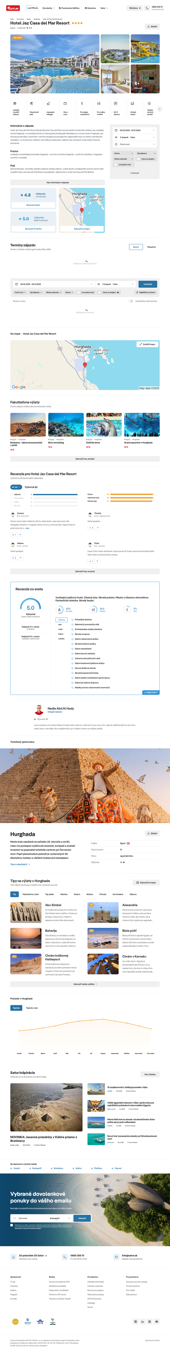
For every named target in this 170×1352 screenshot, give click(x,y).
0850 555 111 (77, 1255)
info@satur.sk (129, 1255)
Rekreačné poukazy (95, 1294)
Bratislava (58, 1168)
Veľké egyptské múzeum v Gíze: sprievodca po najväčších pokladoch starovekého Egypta (130, 1104)
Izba (60, 624)
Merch (90, 1307)
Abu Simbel (53, 905)
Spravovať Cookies (152, 1340)
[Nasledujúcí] (159, 109)
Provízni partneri (133, 1286)
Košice (78, 1168)
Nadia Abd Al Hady (61, 708)
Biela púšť (129, 930)
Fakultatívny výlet (31, 894)
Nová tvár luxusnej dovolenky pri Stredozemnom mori (132, 1137)
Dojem (60, 634)
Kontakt (13, 1298)
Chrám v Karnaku (134, 956)
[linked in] (142, 1321)
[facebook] (136, 1321)
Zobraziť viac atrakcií (85, 459)
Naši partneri (131, 1294)
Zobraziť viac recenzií (85, 571)
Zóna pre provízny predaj (136, 1282)
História (63, 894)
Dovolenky (47, 8)
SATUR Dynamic (94, 1298)
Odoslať (82, 1218)
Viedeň (16, 1168)
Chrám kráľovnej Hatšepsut (56, 957)
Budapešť (36, 1168)
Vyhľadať (135, 173)
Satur (103, 8)
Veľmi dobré (19, 498)
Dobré (16, 502)
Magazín (13, 1294)
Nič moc (17, 506)
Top (14, 894)
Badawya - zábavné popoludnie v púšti (26, 444)
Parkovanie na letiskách (59, 1290)
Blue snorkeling (56, 442)
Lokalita (61, 639)
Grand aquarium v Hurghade (138, 442)
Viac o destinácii (18, 864)
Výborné (17, 494)
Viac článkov (150, 1074)
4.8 (30, 28)
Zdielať (154, 26)
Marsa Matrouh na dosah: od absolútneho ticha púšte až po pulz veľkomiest (131, 1121)
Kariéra (13, 1290)
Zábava (133, 894)
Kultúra (90, 894)
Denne (136, 247)
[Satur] (13, 8)
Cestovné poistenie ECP (59, 1282)
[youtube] (157, 1321)
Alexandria (130, 905)
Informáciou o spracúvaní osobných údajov (28, 1228)
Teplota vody (32, 1008)
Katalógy (91, 1303)
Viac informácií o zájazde (57, 182)
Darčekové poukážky (57, 1286)
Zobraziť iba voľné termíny (146, 301)
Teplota (16, 1008)
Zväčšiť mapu (149, 344)
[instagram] (149, 1321)
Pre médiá (130, 1290)
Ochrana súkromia (95, 1286)
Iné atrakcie (118, 894)
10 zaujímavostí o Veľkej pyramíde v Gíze (127, 1087)
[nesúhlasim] (20, 534)
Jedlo (60, 629)
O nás (12, 1282)
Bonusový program (95, 1290)
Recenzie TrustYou (33, 229)
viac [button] (27, 528)
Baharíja (51, 930)
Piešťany (98, 1168)
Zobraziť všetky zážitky (84, 984)
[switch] (131, 301)
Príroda (103, 894)
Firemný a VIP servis (57, 1294)
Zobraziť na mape (148, 882)
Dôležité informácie (95, 1282)
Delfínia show (93, 442)
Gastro (77, 894)
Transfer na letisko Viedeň (60, 1298)
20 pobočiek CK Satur (31, 1255)
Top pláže (49, 894)
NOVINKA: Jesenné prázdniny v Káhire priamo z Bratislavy (43, 1139)
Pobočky (14, 1286)
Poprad (117, 1168)
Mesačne (151, 247)
